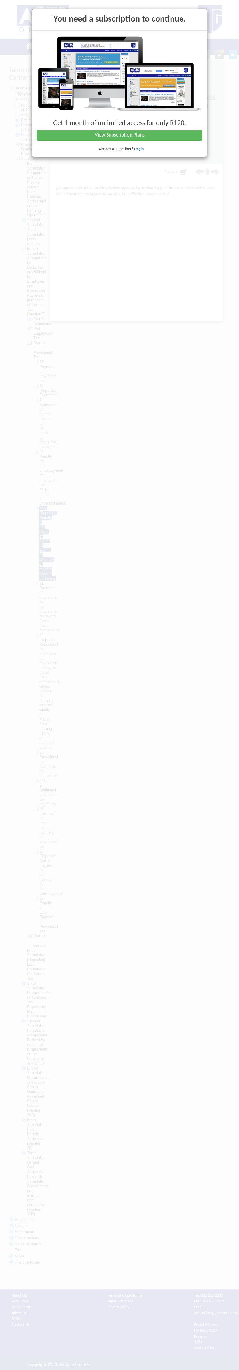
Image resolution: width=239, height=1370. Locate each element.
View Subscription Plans (120, 135)
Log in (139, 149)
